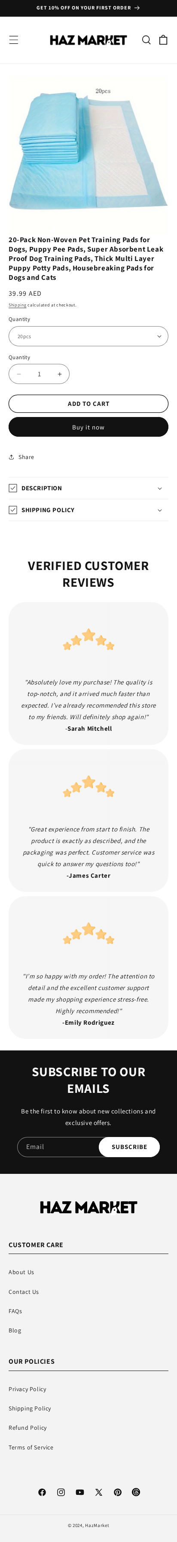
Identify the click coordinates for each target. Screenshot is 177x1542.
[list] (88, 155)
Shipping (18, 305)
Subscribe (129, 1147)
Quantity (19, 319)
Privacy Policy (27, 1389)
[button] (14, 40)
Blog (15, 1330)
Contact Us (24, 1292)
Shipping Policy (30, 1408)
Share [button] (26, 457)
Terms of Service (31, 1447)
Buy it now (88, 427)
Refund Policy (28, 1427)
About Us (21, 1272)
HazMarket (97, 1525)
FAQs (15, 1311)
